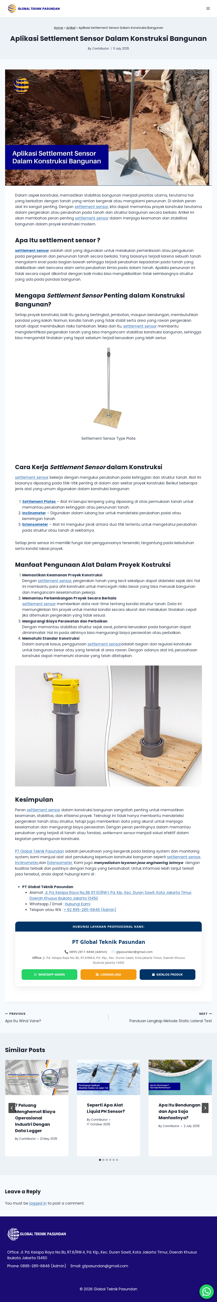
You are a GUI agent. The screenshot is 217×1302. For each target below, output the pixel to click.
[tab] (100, 1160)
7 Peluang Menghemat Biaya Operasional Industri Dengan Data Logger (35, 1118)
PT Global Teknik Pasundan (39, 851)
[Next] (205, 1108)
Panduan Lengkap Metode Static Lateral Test (170, 1018)
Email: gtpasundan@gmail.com (99, 1266)
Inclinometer (26, 862)
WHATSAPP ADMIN (51, 974)
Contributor (100, 49)
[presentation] (36, 1077)
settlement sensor (91, 206)
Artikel (70, 28)
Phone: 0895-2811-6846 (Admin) (36, 1266)
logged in (38, 1203)
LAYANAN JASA (110, 974)
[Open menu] (208, 8)
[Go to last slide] (11, 1108)
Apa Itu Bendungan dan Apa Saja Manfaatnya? (179, 1111)
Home (58, 28)
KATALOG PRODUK (169, 974)
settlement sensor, (184, 857)
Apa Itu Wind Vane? (23, 1018)
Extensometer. (60, 862)
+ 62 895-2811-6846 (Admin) (90, 909)
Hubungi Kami (77, 904)
